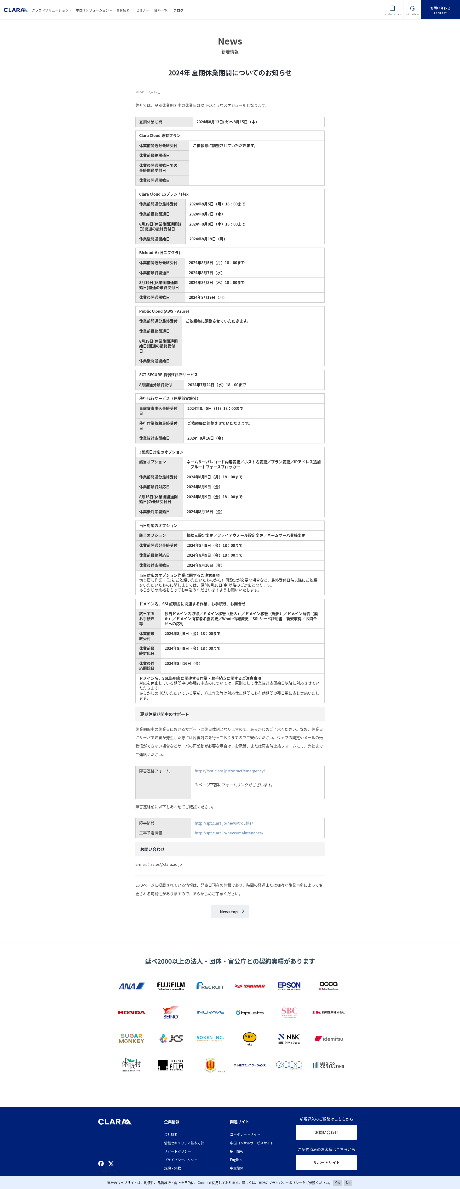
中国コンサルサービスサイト (252, 1142)
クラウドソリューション (50, 10)
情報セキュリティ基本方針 (184, 1142)
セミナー (142, 10)
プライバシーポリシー (181, 1159)
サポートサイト (326, 1162)
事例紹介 (123, 10)
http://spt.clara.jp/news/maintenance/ (229, 833)
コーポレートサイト (245, 1134)
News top (229, 911)
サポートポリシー (177, 1151)
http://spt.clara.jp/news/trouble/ (224, 823)
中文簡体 (236, 1168)
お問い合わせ (326, 1132)
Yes (337, 1182)
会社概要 (171, 1134)
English (236, 1159)
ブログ (178, 10)
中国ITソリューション (92, 10)
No (348, 1182)
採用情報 (236, 1151)
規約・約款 (172, 1168)
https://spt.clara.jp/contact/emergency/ (230, 771)
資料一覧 (160, 10)
